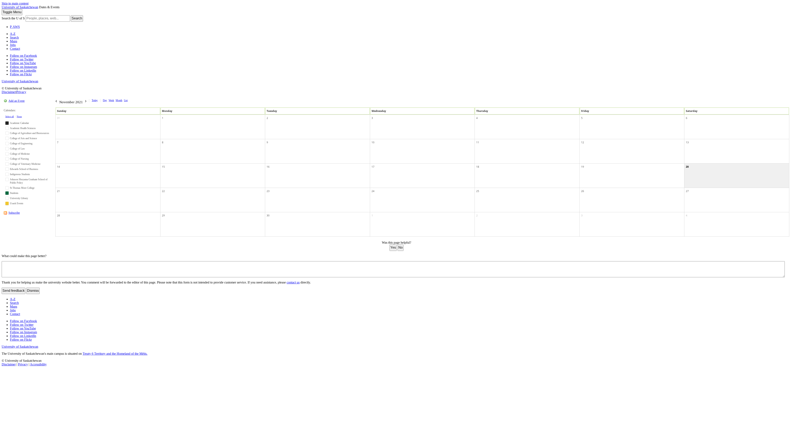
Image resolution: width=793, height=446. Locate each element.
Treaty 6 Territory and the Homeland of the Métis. (115, 353)
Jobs (13, 45)
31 (58, 118)
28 (58, 215)
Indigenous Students (20, 174)
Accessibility (38, 364)
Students (14, 193)
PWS (15, 26)
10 (373, 142)
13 (687, 142)
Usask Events (16, 203)
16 (268, 166)
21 (58, 191)
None (19, 116)
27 (687, 191)
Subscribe (14, 212)
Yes (393, 247)
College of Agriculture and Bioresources (29, 133)
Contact (15, 48)
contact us (293, 282)
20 (687, 166)
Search (77, 18)
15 (163, 166)
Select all (9, 116)
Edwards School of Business (24, 169)
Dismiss (33, 290)
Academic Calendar (19, 123)
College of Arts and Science (23, 138)
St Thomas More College (22, 187)
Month (119, 100)
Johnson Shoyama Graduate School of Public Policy (28, 181)
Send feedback (13, 290)
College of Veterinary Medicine (25, 164)
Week (111, 100)
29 (163, 215)
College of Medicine (20, 153)
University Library (19, 198)
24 (373, 191)
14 (58, 166)
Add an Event (16, 100)
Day (105, 100)
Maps (13, 41)
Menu (11, 12)
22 (163, 191)
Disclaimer (9, 92)
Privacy (21, 92)
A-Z (12, 34)
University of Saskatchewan (20, 7)
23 (268, 191)
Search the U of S (13, 18)
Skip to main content (15, 3)
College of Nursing (19, 158)
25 (477, 191)
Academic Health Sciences (23, 128)
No (400, 247)
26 (582, 191)
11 (477, 142)
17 (373, 166)
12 (582, 142)
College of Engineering (21, 143)
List (126, 100)
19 (582, 166)
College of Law (17, 148)
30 (268, 215)
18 (477, 166)
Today (95, 100)
